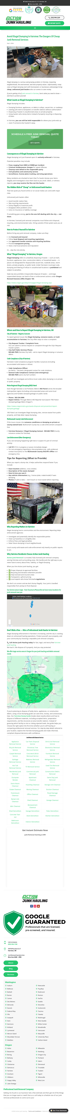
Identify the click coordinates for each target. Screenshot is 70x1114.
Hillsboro (10, 1077)
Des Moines (11, 1002)
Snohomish (41, 1008)
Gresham (10, 1074)
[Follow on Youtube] (38, 906)
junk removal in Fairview (30, 93)
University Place (43, 1037)
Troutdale (41, 1068)
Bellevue (10, 989)
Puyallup (41, 989)
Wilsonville (41, 1077)
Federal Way (11, 1011)
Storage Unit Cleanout (52, 785)
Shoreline (41, 1005)
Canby (9, 1061)
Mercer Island (11, 1034)
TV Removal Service (33, 767)
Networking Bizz (53, 1111)
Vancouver (41, 1030)
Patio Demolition (52, 811)
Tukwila (40, 1014)
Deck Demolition (32, 816)
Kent (8, 1021)
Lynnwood (10, 1030)
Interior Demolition (32, 822)
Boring (9, 1055)
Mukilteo (10, 1040)
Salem (40, 1061)
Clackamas (10, 1064)
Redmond (41, 992)
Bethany (10, 1058)
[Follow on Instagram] (35, 906)
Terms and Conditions (34, 1111)
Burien (9, 995)
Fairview (22, 716)
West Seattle (42, 1021)
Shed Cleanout (32, 800)
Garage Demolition (32, 811)
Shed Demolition (15, 811)
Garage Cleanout (52, 800)
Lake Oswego (11, 1084)
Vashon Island (42, 1040)
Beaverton (10, 1051)
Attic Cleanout (15, 806)
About (10, 963)
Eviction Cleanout (52, 789)
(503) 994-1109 (55, 18)
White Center (42, 1024)
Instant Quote (55, 23)
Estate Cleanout (15, 789)
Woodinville (42, 1027)
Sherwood (41, 1064)
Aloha (9, 1048)
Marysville (41, 1034)
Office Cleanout (32, 794)
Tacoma (40, 1011)
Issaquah (10, 1018)
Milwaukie (41, 1048)
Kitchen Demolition (52, 816)
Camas (9, 998)
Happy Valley (11, 1080)
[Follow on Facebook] (31, 906)
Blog (11, 968)
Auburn (9, 985)
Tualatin (40, 1071)
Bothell (9, 992)
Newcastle (41, 985)
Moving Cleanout (32, 789)
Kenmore (10, 1024)
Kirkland (10, 1027)
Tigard (40, 1074)
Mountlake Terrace (13, 1037)
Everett (9, 1008)
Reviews (10, 974)
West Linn (41, 1080)
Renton (40, 995)
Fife (8, 1014)
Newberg (41, 1051)
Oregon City (42, 1055)
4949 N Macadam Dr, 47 (14, 949)
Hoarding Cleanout (32, 785)
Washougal (41, 1018)
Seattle (40, 1002)
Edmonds (10, 1005)
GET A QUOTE (35, 143)
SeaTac (40, 998)
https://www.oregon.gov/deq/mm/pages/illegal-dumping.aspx (29, 283)
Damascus (10, 1068)
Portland (41, 1058)
